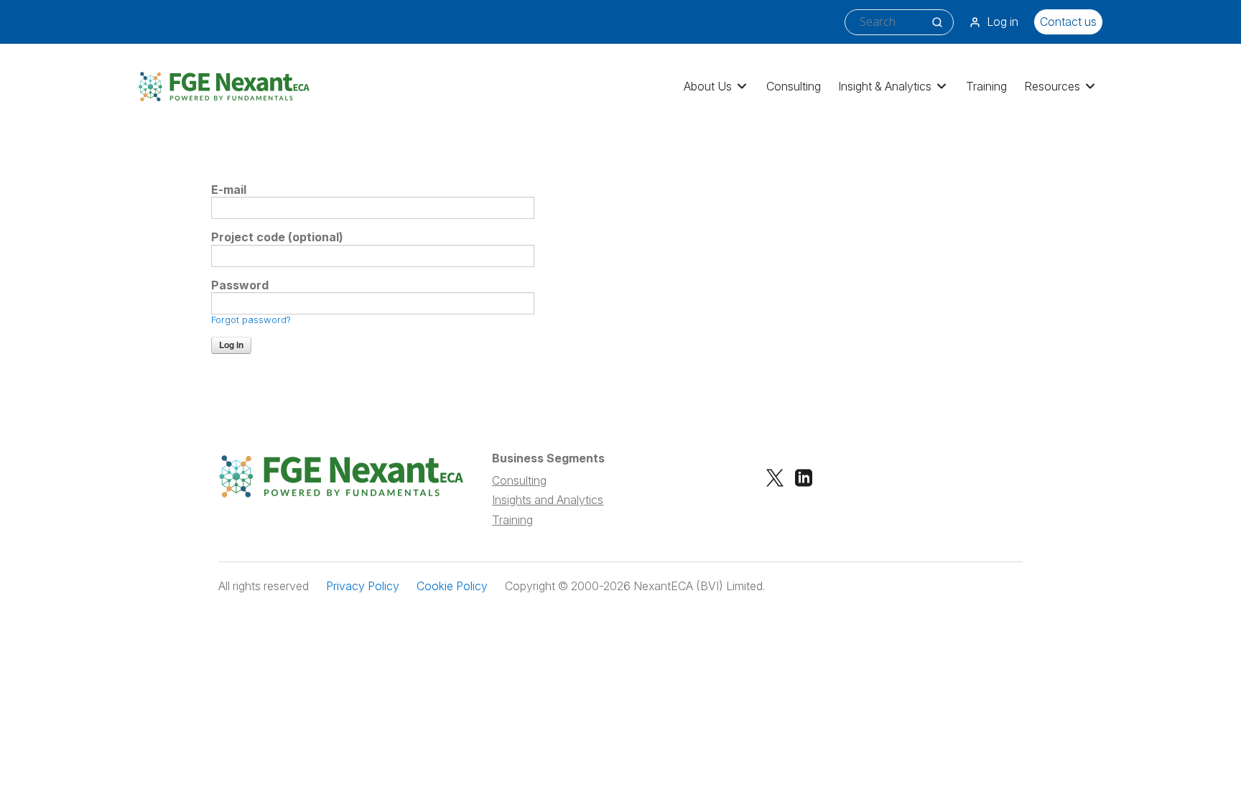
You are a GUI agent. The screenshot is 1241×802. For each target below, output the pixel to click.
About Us (708, 86)
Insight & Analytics (884, 86)
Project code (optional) (277, 237)
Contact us (1068, 21)
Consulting (793, 86)
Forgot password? (251, 319)
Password (240, 285)
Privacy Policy (362, 586)
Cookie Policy (452, 586)
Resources (1052, 86)
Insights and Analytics (547, 500)
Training (986, 86)
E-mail (228, 190)
